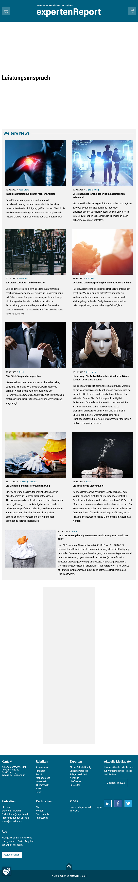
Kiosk (76, 810)
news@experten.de (12, 821)
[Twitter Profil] (128, 803)
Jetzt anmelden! (11, 854)
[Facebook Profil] (118, 803)
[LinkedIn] (108, 803)
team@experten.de (19, 814)
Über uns (6, 807)
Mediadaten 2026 (116, 782)
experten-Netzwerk (11, 810)
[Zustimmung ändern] (7, 871)
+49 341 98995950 (15, 775)
